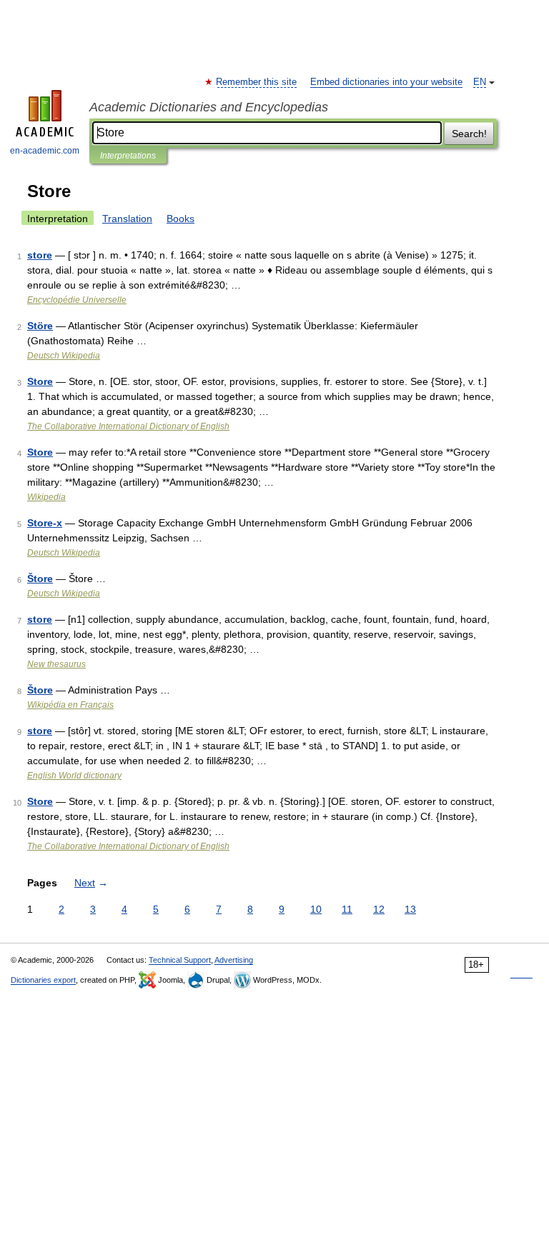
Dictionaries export (43, 980)
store (39, 255)
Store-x (44, 523)
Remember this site (257, 82)
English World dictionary (74, 776)
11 (347, 909)
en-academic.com (44, 151)
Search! (469, 133)
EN (479, 82)
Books (180, 218)
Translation (127, 218)
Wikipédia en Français (70, 705)
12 (379, 909)
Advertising (233, 960)
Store (40, 381)
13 (410, 909)
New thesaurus (56, 664)
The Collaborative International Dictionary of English (128, 426)
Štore (40, 578)
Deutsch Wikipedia (63, 356)
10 (316, 909)
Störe (40, 325)
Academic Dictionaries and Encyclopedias (208, 107)
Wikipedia (46, 497)
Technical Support (180, 960)
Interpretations (128, 156)
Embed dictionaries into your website (386, 82)
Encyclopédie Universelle (77, 300)
